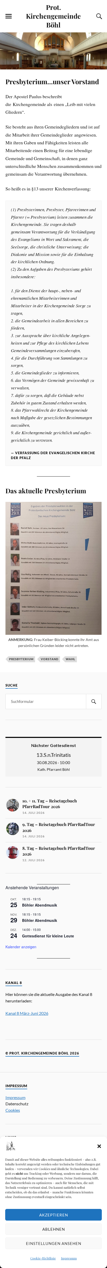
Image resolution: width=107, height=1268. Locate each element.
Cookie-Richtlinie (43, 1258)
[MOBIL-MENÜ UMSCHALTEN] (8, 16)
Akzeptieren (53, 1215)
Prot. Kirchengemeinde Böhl (53, 16)
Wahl (70, 659)
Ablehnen (53, 1229)
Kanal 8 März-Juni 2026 (26, 1013)
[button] (99, 1146)
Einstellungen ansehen (53, 1243)
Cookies (12, 1110)
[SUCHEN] (94, 701)
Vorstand (49, 659)
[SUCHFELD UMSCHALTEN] (98, 16)
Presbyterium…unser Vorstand (52, 81)
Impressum (69, 1258)
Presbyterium (21, 659)
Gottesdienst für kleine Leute (48, 935)
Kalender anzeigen (20, 946)
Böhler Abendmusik (39, 905)
